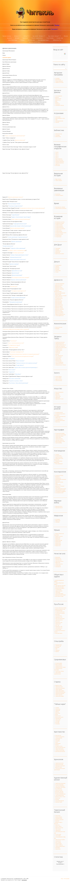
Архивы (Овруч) (58, 817)
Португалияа (58, 270)
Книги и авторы (58, 664)
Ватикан (57, 744)
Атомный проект (58, 818)
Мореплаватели (58, 158)
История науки (58, 230)
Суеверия (57, 522)
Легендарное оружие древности (18, 291)
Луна (56, 119)
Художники (57, 397)
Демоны (57, 97)
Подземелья (57, 830)
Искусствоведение (59, 392)
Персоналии (58, 829)
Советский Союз (58, 628)
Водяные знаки (58, 685)
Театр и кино (58, 396)
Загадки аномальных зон (60, 344)
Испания (57, 269)
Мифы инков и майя (13, 347)
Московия (57, 614)
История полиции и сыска (60, 232)
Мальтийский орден (59, 586)
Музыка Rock (58, 543)
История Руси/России (59, 612)
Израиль (57, 651)
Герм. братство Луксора (60, 585)
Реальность (57, 487)
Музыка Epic (57, 537)
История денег (58, 265)
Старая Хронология (59, 763)
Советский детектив (59, 795)
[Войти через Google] (65, 54)
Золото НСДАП (58, 377)
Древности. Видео (59, 311)
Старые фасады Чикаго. (60, 846)
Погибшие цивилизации (18, 252)
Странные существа (59, 440)
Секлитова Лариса (59, 195)
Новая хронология (59, 764)
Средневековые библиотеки (58, 461)
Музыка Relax (58, 541)
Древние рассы (58, 310)
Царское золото (58, 379)
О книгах (57, 454)
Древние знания (58, 287)
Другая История (58, 767)
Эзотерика (57, 723)
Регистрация (66, 878)
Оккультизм (57, 719)
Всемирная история (59, 223)
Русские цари (58, 834)
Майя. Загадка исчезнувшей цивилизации (21, 219)
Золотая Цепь (13, 340)
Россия (56, 272)
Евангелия (57, 739)
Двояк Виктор (58, 79)
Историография (58, 663)
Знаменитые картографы (60, 434)
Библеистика (58, 136)
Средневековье (58, 665)
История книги (58, 455)
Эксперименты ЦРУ (59, 492)
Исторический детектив (60, 794)
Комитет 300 (57, 484)
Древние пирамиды (59, 309)
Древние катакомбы (59, 289)
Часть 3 (56, 154)
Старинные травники (59, 693)
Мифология (57, 417)
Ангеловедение (58, 96)
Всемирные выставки (59, 222)
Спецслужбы (58, 835)
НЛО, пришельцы (59, 355)
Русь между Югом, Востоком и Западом (20, 277)
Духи (56, 101)
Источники (57, 165)
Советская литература (60, 786)
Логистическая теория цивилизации (59, 769)
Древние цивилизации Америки (17, 228)
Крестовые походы (59, 596)
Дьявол (56, 102)
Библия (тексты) (58, 134)
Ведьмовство (58, 558)
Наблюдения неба (59, 121)
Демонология (58, 98)
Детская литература (59, 792)
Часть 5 (56, 157)
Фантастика (57, 798)
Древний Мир (58, 294)
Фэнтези (57, 799)
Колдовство (57, 351)
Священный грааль (59, 748)
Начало (56, 152)
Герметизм (57, 710)
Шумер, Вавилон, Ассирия (60, 295)
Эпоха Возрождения (59, 800)
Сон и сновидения (59, 362)
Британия (57, 268)
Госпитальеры (58, 589)
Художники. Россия (59, 398)
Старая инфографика (59, 690)
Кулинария (57, 847)
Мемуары (57, 328)
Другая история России (60, 609)
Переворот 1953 (58, 622)
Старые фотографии (59, 696)
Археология (57, 815)
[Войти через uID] (55, 54)
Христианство (58, 735)
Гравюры (57, 393)
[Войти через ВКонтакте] (58, 54)
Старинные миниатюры (60, 692)
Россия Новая (58, 629)
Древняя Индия (58, 302)
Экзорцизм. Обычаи (59, 105)
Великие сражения (59, 819)
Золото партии (58, 376)
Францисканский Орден (60, 594)
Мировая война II (59, 507)
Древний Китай (58, 303)
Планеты (57, 122)
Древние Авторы (58, 285)
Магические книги (59, 717)
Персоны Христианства (60, 747)
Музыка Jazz (57, 539)
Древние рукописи (59, 313)
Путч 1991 (57, 625)
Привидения (58, 566)
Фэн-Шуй (57, 722)
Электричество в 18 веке (60, 365)
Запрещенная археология (60, 347)
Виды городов (58, 179)
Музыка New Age (58, 540)
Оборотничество (59, 564)
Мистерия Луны (13, 286)
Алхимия (57, 707)
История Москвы (58, 610)
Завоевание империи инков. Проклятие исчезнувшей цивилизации (24, 354)
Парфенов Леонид (59, 82)
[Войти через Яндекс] (62, 54)
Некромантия (58, 718)
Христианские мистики (60, 751)
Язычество (57, 421)
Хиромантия (57, 849)
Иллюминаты (58, 478)
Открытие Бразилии (59, 162)
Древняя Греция (58, 301)
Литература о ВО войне (60, 787)
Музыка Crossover (59, 536)
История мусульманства (60, 416)
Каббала (57, 711)
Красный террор (58, 633)
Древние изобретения (20, 140)
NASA (56, 483)
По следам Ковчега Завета (14, 345)
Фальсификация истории (60, 488)
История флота (58, 235)
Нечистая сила (58, 560)
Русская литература (59, 784)
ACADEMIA (57, 78)
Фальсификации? (59, 463)
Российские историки (60, 613)
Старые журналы (58, 694)
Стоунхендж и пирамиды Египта (16, 352)
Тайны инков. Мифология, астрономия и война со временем (16, 329)
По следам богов (59, 419)
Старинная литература (60, 688)
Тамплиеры (57, 592)
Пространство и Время (60, 207)
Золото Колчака (58, 380)
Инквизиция (57, 743)
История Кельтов (58, 298)
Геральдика (57, 248)
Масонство (57, 480)
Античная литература (59, 283)
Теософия (57, 721)
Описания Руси (58, 615)
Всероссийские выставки (60, 607)
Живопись (57, 394)
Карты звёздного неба (60, 118)
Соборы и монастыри (59, 750)
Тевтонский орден (59, 593)
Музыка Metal (58, 544)
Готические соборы (59, 671)
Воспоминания (58, 788)
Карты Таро (57, 713)
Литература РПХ (58, 738)
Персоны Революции (59, 618)
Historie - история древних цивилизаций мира (15, 135)
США (56, 648)
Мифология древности (60, 314)
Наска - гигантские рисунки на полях (16, 343)
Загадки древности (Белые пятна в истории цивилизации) (32, 208)
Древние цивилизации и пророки (15, 197)
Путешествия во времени (60, 208)
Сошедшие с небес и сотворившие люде (17, 250)
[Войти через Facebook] (60, 54)
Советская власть (59, 620)
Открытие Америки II (59, 161)
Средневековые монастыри (58, 669)
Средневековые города (60, 667)
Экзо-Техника (58, 842)
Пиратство (57, 164)
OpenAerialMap (58, 442)
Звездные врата (58, 350)
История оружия (58, 231)
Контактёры (57, 194)
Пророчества (58, 359)
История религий (59, 412)
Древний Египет (58, 297)
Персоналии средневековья (57, 673)
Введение (57, 476)
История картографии (59, 433)
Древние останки (59, 307)
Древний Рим (58, 299)
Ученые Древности (59, 315)
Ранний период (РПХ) (59, 736)
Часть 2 (56, 153)
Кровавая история (59, 234)
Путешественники (59, 160)
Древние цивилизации (60, 293)
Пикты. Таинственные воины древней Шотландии (22, 356)
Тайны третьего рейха (60, 839)
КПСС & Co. (57, 621)
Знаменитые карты (59, 436)
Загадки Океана (58, 349)
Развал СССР (58, 623)
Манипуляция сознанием (60, 479)
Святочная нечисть (59, 561)
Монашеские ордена (59, 588)
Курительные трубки (59, 253)
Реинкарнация (58, 360)
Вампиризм (57, 557)
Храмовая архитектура (60, 420)
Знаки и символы (59, 845)
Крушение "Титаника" (59, 486)
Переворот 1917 (58, 617)
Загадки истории (58, 224)
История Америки (59, 226)
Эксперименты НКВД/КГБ (60, 491)
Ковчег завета (58, 826)
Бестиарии (57, 519)
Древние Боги (58, 286)
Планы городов (58, 180)
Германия (57, 650)
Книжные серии (58, 802)
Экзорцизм (57, 104)
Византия (57, 821)
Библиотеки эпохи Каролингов (58, 459)
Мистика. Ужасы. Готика (60, 796)
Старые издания (58, 689)
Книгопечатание (58, 457)
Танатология (58, 841)
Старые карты (58, 437)
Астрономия (57, 117)
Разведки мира (58, 644)
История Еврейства (59, 227)
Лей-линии (57, 352)
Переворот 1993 (58, 626)
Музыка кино (58, 545)
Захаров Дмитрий (59, 81)
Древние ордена (58, 306)
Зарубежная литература (60, 783)
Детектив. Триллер (59, 791)
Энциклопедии (58, 843)
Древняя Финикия (59, 305)
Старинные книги (59, 686)
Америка (57, 266)
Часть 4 (56, 156)
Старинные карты (59, 438)
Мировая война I (58, 506)
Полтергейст (58, 565)
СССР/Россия (58, 646)
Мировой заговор (59, 482)
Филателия (57, 252)
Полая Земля (58, 358)
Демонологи (58, 100)
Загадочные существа (60, 346)
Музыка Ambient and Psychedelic (59, 534)
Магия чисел (58, 715)
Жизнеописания (58, 327)
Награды (57, 249)
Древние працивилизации (57, 291)
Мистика (57, 354)
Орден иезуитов (58, 591)
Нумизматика (58, 251)
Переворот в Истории (60, 765)
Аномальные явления (59, 342)
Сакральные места (59, 363)
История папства (58, 746)
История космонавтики (60, 228)
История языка (58, 236)
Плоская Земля (58, 357)
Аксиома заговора (59, 475)
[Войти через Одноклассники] (60, 56)
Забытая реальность (59, 343)
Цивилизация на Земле (60, 490)
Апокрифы (57, 135)
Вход (62, 878)
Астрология (57, 709)
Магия (56, 714)
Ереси (56, 742)
